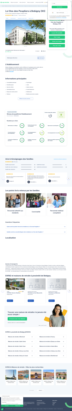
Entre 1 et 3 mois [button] (57, 41)
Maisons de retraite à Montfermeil (48, 355)
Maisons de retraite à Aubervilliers (48, 346)
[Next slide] (43, 33)
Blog (53, 404)
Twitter (53, 403)
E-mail (53, 3)
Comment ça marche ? (40, 402)
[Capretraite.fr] (5, 2)
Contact (38, 404)
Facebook (54, 402)
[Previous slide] (7, 33)
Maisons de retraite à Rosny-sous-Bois (18, 351)
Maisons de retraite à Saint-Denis (17, 341)
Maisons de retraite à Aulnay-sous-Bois (49, 351)
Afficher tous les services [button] (24, 98)
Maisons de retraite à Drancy (47, 336)
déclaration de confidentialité (61, 17)
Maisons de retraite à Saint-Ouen (17, 346)
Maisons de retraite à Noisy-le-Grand (18, 355)
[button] (42, 51)
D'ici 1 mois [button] (57, 37)
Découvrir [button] (9, 300)
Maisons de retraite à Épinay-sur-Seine (49, 341)
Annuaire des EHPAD (39, 2)
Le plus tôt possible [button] (57, 33)
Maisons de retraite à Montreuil (16, 336)
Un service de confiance (41, 403)
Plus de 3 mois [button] (57, 45)
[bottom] (7, 280)
